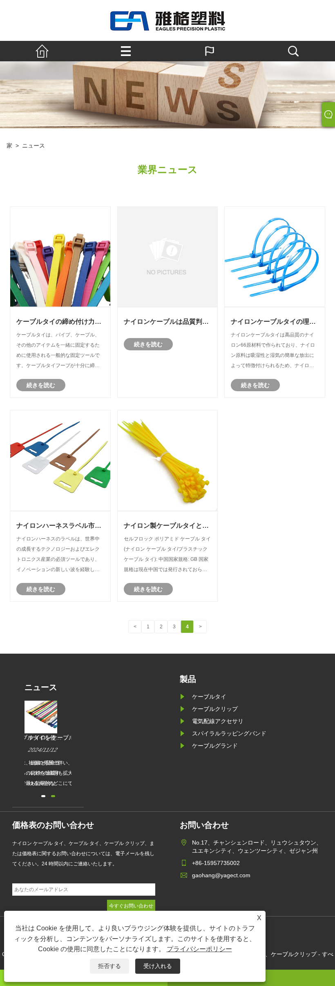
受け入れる (157, 966)
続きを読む (41, 385)
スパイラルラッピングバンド (229, 733)
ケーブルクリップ (215, 709)
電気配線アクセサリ (217, 721)
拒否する (109, 966)
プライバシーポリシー (199, 949)
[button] (43, 796)
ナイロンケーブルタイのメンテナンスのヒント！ (69, 738)
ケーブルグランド (215, 745)
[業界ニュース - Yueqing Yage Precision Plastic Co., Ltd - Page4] (167, 20)
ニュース (33, 145)
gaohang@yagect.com (221, 875)
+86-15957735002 (216, 863)
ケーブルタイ (209, 696)
